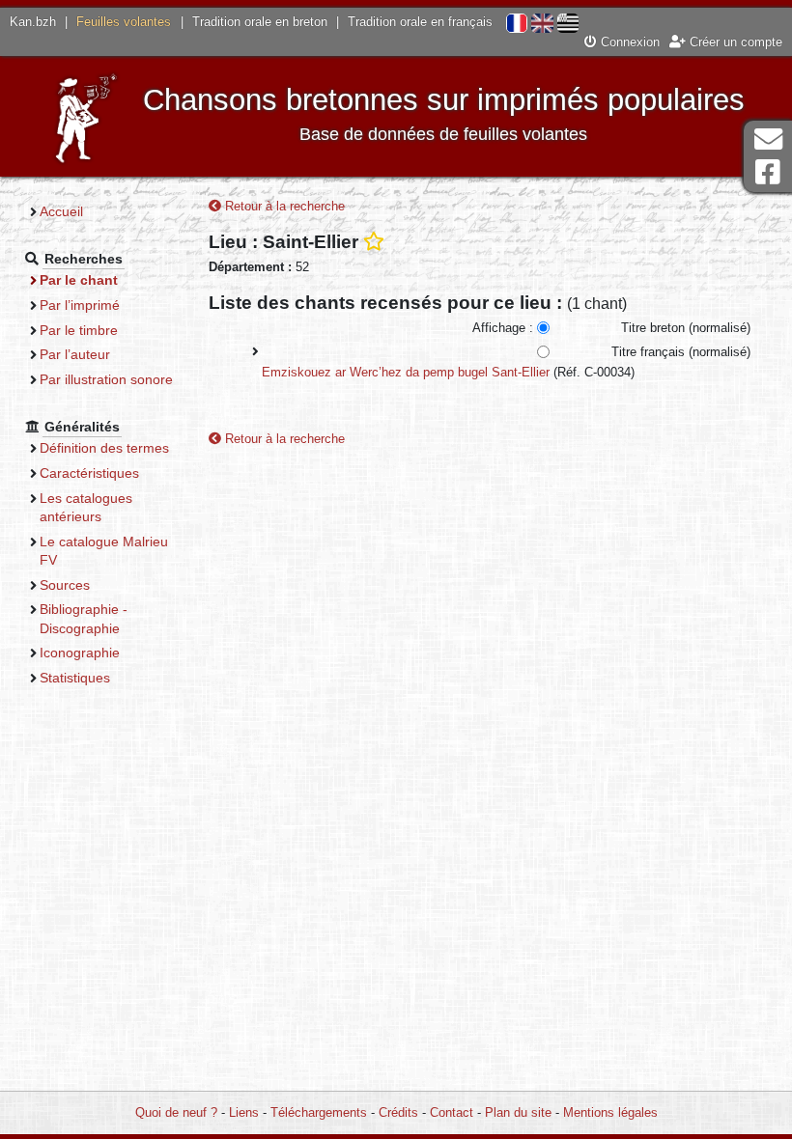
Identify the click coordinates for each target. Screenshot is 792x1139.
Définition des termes (104, 448)
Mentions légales (610, 1112)
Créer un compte (734, 42)
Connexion (628, 42)
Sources (65, 585)
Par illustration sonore (106, 379)
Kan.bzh (33, 21)
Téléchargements (318, 1112)
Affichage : (502, 327)
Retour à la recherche (283, 206)
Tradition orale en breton (259, 21)
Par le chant (79, 280)
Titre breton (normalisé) (685, 327)
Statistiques (75, 677)
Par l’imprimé (80, 305)
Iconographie (80, 652)
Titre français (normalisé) (680, 352)
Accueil (61, 211)
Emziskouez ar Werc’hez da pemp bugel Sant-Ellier (406, 372)
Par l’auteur (75, 354)
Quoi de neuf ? (176, 1112)
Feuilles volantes (123, 21)
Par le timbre (79, 330)
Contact (451, 1112)
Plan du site (518, 1112)
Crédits (398, 1112)
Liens (244, 1112)
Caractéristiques (89, 473)
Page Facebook (767, 172)
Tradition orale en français (420, 21)
